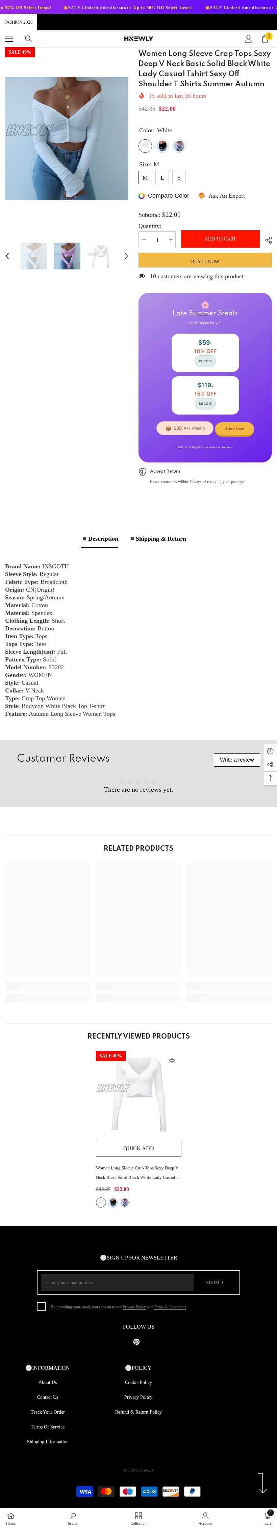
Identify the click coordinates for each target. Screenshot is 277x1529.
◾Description (99, 538)
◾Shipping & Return (157, 538)
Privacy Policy (134, 1307)
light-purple (125, 1202)
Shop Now (234, 428)
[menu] (9, 39)
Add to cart (220, 239)
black (113, 1202)
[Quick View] (172, 1060)
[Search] (28, 39)
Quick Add (138, 1148)
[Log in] (248, 39)
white (101, 1202)
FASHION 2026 (18, 22)
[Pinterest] (136, 1342)
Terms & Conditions (170, 1307)
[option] (66, 138)
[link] (48, 986)
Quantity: (149, 226)
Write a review (237, 760)
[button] (7, 256)
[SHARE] (266, 240)
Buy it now (205, 261)
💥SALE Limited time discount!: (95, 8)
